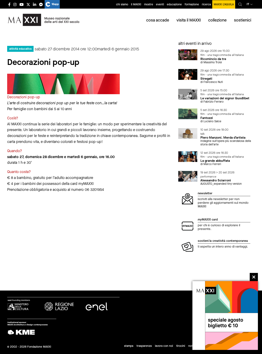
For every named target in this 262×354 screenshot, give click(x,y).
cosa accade (157, 20)
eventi (160, 4)
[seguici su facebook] (9, 4)
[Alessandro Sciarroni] (188, 176)
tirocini (180, 346)
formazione (192, 4)
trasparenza (144, 346)
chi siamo (122, 4)
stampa (128, 346)
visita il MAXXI (188, 20)
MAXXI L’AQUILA (224, 4)
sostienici (242, 20)
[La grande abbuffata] (188, 156)
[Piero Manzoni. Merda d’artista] (188, 133)
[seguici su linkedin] (34, 4)
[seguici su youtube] (21, 4)
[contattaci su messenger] (41, 4)
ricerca (206, 4)
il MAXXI (136, 4)
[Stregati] (188, 74)
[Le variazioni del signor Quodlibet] (188, 94)
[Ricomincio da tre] (188, 54)
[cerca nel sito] (240, 4)
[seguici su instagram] (15, 4)
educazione (174, 4)
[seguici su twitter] (28, 4)
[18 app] (52, 4)
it (248, 4)
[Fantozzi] (188, 113)
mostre (148, 4)
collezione (217, 20)
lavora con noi (164, 346)
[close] (254, 277)
